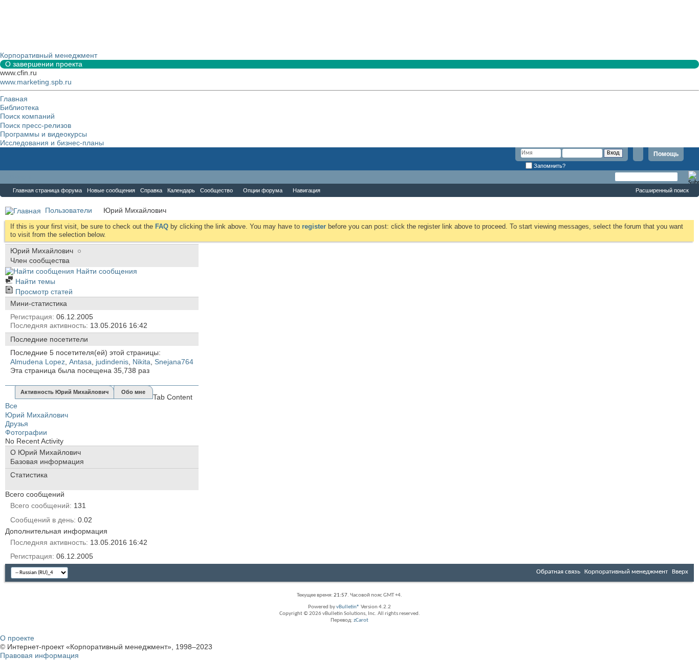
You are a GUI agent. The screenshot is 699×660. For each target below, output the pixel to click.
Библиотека (19, 107)
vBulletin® (348, 607)
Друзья (16, 424)
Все (11, 406)
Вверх (680, 571)
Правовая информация (39, 655)
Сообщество (216, 190)
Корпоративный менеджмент (626, 571)
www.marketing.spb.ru (36, 82)
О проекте (17, 638)
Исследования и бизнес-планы (52, 143)
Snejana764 (174, 362)
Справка (151, 190)
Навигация (306, 190)
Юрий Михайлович (36, 415)
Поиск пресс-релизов (35, 125)
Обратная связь (558, 571)
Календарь (181, 190)
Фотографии (26, 432)
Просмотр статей (43, 292)
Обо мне (133, 392)
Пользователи (68, 210)
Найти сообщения (105, 271)
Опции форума (262, 190)
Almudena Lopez (37, 362)
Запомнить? (548, 166)
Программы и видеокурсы (43, 134)
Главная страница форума (47, 190)
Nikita (141, 362)
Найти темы (34, 281)
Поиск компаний (27, 116)
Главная (14, 99)
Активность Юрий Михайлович (64, 392)
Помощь (666, 154)
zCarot (361, 620)
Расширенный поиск (662, 190)
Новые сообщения (111, 190)
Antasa (80, 362)
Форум (20, 177)
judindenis (112, 362)
